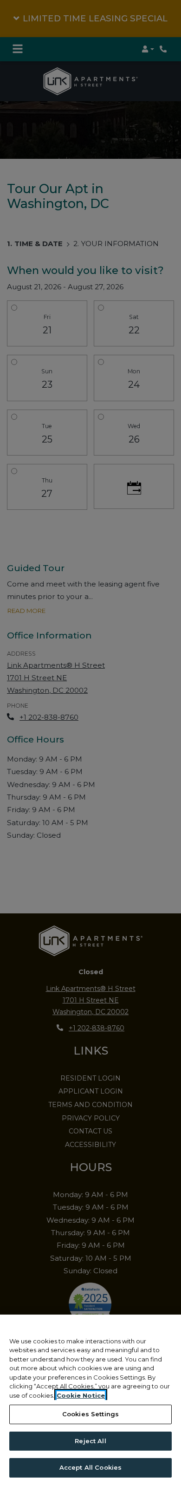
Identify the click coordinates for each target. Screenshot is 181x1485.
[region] (90, 1400)
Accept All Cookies (90, 1467)
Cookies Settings (90, 1414)
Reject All (90, 1441)
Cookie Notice (81, 1395)
